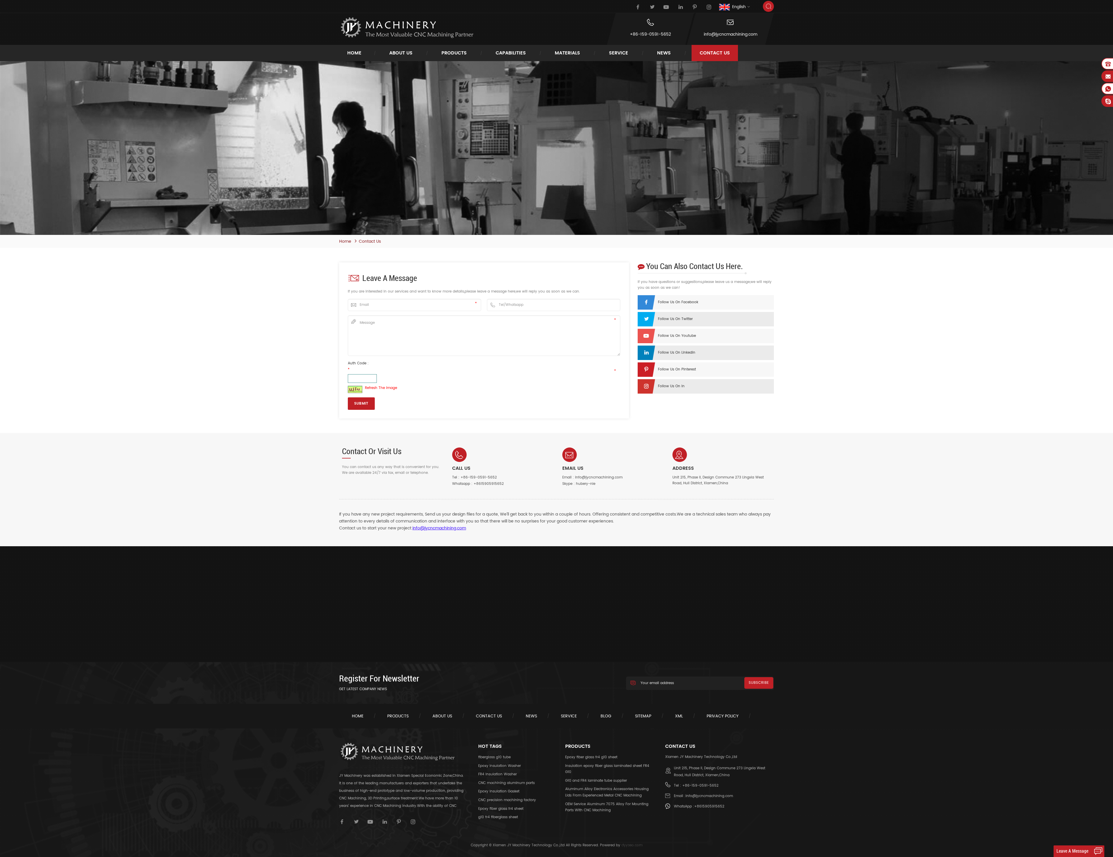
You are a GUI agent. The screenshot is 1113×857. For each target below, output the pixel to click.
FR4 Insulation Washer (497, 774)
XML (679, 716)
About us (442, 716)
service (618, 53)
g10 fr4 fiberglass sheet (498, 817)
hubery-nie (585, 484)
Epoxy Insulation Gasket (498, 791)
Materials (567, 53)
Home (354, 53)
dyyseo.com (632, 845)
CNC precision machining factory (507, 800)
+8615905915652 (489, 484)
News (664, 53)
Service (569, 716)
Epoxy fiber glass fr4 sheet (500, 809)
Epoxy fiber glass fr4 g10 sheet (591, 757)
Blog (606, 716)
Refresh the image (381, 388)
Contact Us (715, 53)
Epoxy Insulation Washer (499, 766)
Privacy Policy (723, 716)
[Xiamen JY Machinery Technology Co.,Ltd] (406, 27)
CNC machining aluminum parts (506, 783)
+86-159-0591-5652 (650, 34)
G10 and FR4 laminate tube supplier (596, 780)
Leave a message (1072, 851)
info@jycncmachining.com (730, 34)
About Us (400, 53)
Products (454, 53)
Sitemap (643, 716)
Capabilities (511, 53)
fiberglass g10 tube (494, 757)
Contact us (489, 716)
